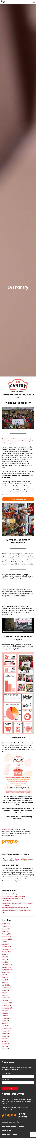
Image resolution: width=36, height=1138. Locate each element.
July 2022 (5, 975)
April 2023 (5, 962)
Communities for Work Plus (11, 1122)
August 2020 (6, 998)
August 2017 (6, 1036)
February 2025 (6, 934)
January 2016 (6, 1049)
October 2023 (6, 952)
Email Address (6, 1073)
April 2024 (5, 944)
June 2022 (5, 977)
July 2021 (5, 993)
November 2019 (7, 1003)
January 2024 (6, 947)
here (20, 819)
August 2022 (6, 972)
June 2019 (5, 1013)
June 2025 (5, 931)
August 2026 (6, 924)
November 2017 (7, 1034)
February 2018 (6, 1028)
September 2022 (7, 970)
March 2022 (6, 985)
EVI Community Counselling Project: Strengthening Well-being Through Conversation (13, 898)
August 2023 (6, 954)
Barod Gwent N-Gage (9, 1134)
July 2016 (5, 1046)
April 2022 (5, 982)
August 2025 (6, 929)
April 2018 (5, 1023)
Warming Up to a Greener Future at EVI (15, 908)
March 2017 (5, 1041)
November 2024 (7, 939)
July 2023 (5, 957)
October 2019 (6, 1005)
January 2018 (6, 1031)
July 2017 (5, 1039)
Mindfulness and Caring (9, 894)
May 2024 (5, 942)
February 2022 (6, 988)
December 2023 (7, 949)
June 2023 (5, 959)
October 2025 (6, 926)
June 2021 (5, 995)
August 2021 (5, 990)
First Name (5, 1079)
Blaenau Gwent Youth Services (13, 1126)
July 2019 (5, 1011)
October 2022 (6, 967)
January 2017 (6, 1044)
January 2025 (6, 936)
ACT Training (6, 1130)
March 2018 (5, 1026)
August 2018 (6, 1021)
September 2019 (7, 1008)
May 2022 (5, 980)
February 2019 (6, 1018)
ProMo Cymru (6, 829)
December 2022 (7, 965)
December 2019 (7, 1000)
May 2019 (5, 1016)
